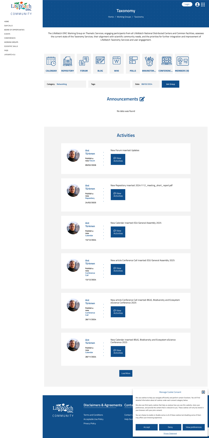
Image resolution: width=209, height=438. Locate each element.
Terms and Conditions (93, 414)
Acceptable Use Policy (93, 419)
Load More (125, 373)
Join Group (170, 84)
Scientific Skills (11, 46)
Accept (147, 427)
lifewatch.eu (9, 54)
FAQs (6, 50)
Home (6, 21)
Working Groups (11, 42)
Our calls (8, 25)
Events (7, 33)
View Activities (118, 159)
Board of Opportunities (14, 29)
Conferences (9, 38)
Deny (170, 427)
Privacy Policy (90, 423)
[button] (203, 392)
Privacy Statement (170, 433)
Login (187, 4)
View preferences (194, 427)
